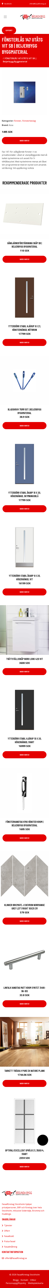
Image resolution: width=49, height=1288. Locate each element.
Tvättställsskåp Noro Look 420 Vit (24, 658)
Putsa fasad (9, 1241)
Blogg (16, 1280)
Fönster (17, 120)
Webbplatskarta (35, 1283)
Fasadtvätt (9, 1236)
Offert (9, 30)
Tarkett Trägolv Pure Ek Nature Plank (24, 1070)
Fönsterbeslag (29, 120)
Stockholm (8, 4)
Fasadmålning (10, 1246)
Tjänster (8, 1225)
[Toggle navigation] (5, 16)
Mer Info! (24, 140)
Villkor (33, 1280)
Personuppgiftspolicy (16, 1283)
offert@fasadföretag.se (37, 4)
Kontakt (24, 1280)
